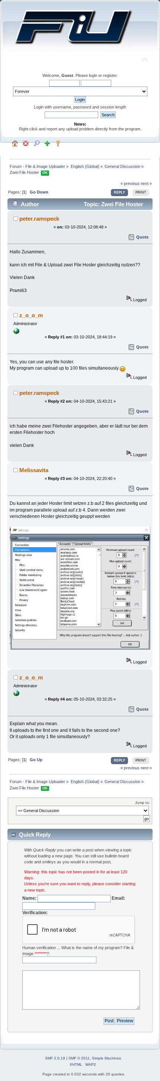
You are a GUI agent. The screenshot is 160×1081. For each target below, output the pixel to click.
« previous (130, 183)
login (93, 75)
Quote (142, 237)
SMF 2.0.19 (55, 1058)
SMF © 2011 (79, 1058)
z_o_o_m (31, 315)
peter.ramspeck (39, 218)
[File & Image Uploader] (16, 332)
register (109, 75)
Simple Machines (106, 1058)
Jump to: (142, 803)
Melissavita (33, 470)
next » (146, 183)
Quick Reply (35, 834)
